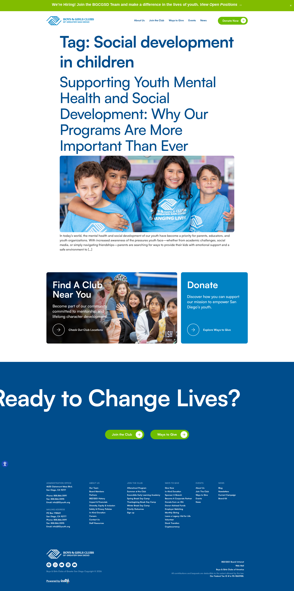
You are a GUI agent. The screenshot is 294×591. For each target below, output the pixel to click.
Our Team (93, 488)
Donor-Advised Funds (175, 505)
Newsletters (223, 491)
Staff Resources (96, 523)
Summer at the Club (136, 491)
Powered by (53, 580)
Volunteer (169, 519)
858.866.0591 (60, 495)
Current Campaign (227, 495)
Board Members (96, 491)
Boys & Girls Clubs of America (230, 569)
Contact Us (94, 519)
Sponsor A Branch (173, 495)
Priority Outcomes (135, 509)
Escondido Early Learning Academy (143, 495)
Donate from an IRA (174, 502)
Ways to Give (202, 495)
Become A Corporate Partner (178, 498)
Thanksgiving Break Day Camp (141, 502)
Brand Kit (222, 498)
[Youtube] (61, 564)
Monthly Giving (172, 512)
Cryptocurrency (172, 526)
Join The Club (202, 491)
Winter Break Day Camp (138, 505)
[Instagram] (55, 564)
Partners (93, 495)
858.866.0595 (57, 499)
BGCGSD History (97, 498)
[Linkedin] (68, 564)
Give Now (169, 488)
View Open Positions (219, 4)
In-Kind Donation (97, 512)
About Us (200, 488)
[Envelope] (74, 564)
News (198, 502)
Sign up (130, 512)
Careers (92, 516)
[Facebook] (48, 564)
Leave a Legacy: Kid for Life (177, 516)
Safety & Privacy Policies (100, 509)
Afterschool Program (136, 488)
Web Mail (240, 565)
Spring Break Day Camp (138, 498)
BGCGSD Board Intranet (232, 562)
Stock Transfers (172, 523)
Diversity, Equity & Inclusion (102, 505)
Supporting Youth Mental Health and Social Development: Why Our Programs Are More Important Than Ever (138, 113)
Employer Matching (174, 509)
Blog (220, 488)
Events (199, 498)
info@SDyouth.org (61, 502)
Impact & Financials (98, 502)
